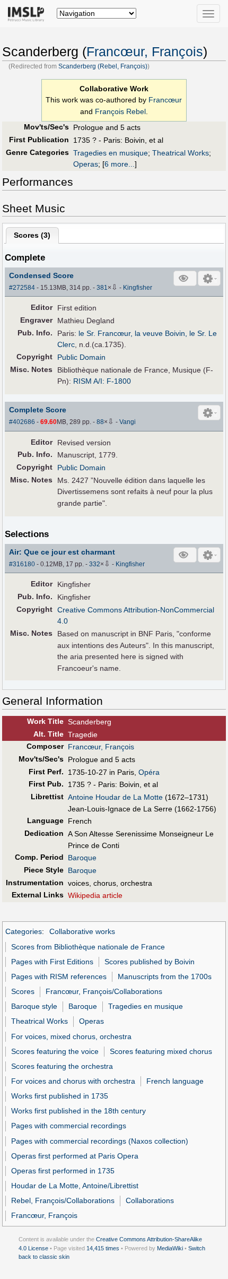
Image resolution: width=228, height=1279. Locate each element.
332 (94, 564)
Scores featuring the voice (55, 1051)
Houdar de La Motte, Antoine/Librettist (74, 1185)
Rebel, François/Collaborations (63, 1200)
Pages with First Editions (52, 961)
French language (175, 1081)
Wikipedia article (95, 895)
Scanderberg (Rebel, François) (102, 66)
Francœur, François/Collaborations (104, 991)
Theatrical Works (180, 153)
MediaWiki (170, 1248)
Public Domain (81, 357)
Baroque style (34, 1006)
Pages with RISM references (59, 976)
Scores (22, 991)
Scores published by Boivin (149, 961)
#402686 (22, 422)
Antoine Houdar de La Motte (115, 797)
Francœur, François (144, 52)
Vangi (127, 422)
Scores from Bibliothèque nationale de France (88, 947)
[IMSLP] (28, 13)
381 (102, 287)
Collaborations (150, 1200)
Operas (85, 164)
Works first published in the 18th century (78, 1111)
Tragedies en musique (110, 153)
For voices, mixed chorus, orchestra (71, 1036)
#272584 (22, 287)
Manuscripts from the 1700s (165, 976)
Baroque (82, 857)
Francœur (165, 100)
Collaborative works (82, 931)
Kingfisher (137, 287)
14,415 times (102, 1248)
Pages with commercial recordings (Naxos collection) (99, 1141)
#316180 (22, 564)
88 (100, 422)
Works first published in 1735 (59, 1096)
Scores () (32, 235)
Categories (23, 931)
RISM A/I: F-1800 (102, 381)
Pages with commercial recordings (68, 1125)
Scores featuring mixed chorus (161, 1051)
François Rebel (120, 111)
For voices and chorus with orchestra (73, 1081)
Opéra (149, 772)
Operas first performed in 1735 (63, 1170)
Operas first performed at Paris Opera (74, 1156)
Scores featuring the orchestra (62, 1066)
